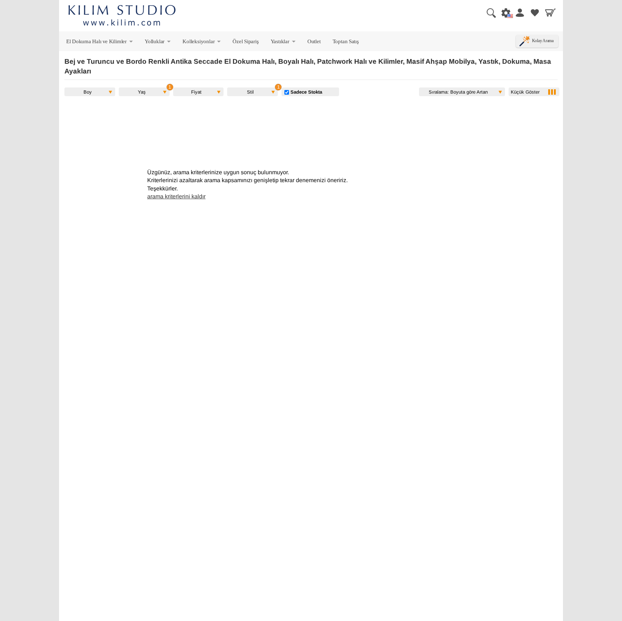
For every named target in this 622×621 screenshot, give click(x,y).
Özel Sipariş (245, 41)
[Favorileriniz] (534, 12)
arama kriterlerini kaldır (176, 196)
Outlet (314, 41)
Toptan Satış (346, 41)
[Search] (488, 12)
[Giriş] (519, 12)
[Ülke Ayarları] (504, 12)
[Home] (122, 16)
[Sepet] (550, 12)
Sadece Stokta (305, 92)
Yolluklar (158, 43)
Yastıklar (284, 43)
